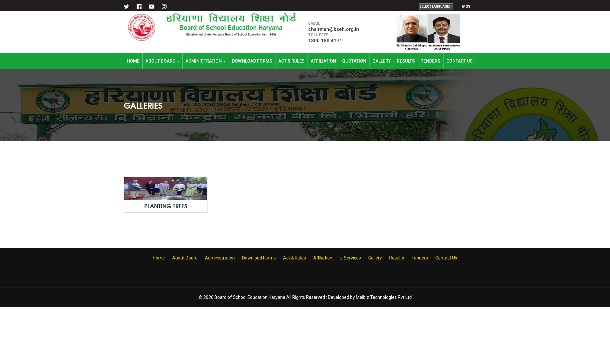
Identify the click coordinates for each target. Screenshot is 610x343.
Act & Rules (291, 61)
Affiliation (323, 61)
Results (406, 61)
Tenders (430, 61)
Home (133, 61)
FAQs (466, 6)
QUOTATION (354, 61)
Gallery (381, 61)
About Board (161, 61)
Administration (204, 61)
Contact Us (459, 61)
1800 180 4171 (325, 41)
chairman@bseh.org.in (333, 29)
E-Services (350, 257)
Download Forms (252, 61)
